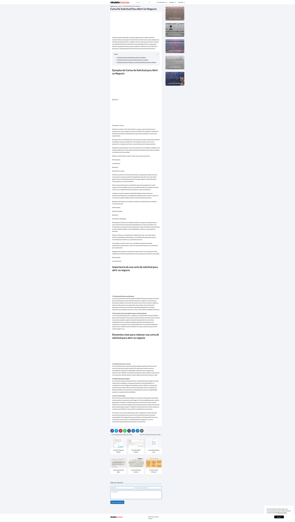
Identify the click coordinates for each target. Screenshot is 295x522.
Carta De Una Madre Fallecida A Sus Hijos (150, 434)
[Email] (142, 431)
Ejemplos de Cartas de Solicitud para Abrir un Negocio (131, 57)
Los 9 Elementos (161, 2)
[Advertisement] (136, 25)
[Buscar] (149, 2)
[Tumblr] (129, 431)
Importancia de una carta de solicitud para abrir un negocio (132, 60)
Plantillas (180, 2)
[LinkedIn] (133, 431)
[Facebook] (112, 431)
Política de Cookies (282, 512)
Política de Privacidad (153, 516)
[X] (116, 431)
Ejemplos (171, 2)
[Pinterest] (120, 431)
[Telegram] (137, 431)
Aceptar (279, 517)
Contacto (150, 518)
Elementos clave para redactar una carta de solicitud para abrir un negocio (136, 62)
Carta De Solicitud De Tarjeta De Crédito (122, 434)
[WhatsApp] (125, 431)
